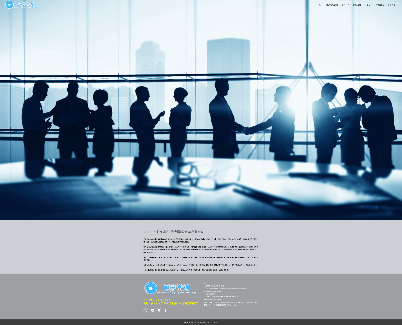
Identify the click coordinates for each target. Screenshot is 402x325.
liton (165, 234)
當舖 (159, 234)
